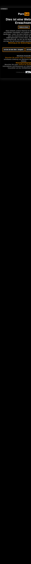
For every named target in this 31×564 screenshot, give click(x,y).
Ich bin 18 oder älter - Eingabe (13, 49)
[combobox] (4, 9)
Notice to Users (23, 27)
